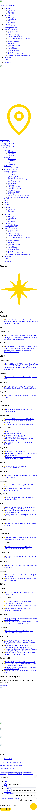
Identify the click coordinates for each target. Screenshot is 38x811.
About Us (7, 8)
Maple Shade (12, 19)
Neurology (11, 43)
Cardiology (11, 33)
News (6, 59)
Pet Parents (7, 24)
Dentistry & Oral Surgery (15, 36)
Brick (9, 21)
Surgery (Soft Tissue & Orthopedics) (19, 55)
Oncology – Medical (14, 45)
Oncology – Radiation (14, 47)
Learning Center (13, 26)
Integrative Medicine (14, 40)
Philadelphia (11, 22)
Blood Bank (7, 57)
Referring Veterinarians (11, 28)
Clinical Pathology (13, 35)
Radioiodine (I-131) (14, 50)
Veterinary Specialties (10, 29)
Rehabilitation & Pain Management (18, 54)
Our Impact (11, 12)
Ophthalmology (12, 48)
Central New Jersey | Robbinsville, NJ (11, 762)
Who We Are (12, 10)
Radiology (11, 52)
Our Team (11, 14)
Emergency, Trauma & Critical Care (19, 38)
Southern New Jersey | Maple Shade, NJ (12, 765)
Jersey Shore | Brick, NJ (7, 769)
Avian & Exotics (13, 31)
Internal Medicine (13, 42)
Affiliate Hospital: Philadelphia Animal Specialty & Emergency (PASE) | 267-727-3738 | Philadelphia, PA (16, 773)
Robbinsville (12, 17)
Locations (7, 15)
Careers (6, 61)
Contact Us (7, 62)
